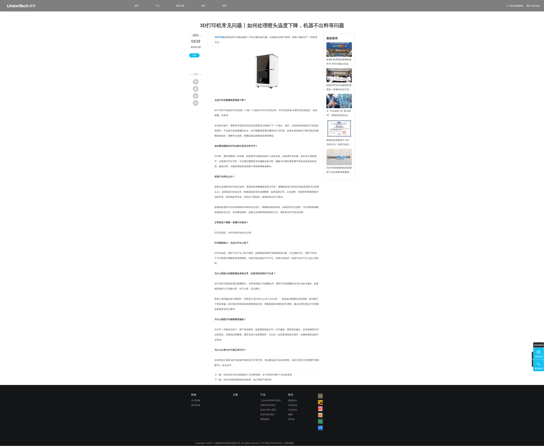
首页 (136, 6)
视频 (290, 414)
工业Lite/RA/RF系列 (270, 400)
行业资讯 (292, 410)
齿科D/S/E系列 (267, 405)
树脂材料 (264, 419)
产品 (157, 6)
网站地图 (289, 443)
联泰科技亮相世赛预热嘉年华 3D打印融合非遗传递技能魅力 (338, 63)
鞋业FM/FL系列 (268, 410)
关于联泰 (195, 400)
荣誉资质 (195, 405)
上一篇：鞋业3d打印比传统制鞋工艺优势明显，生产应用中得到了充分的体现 (253, 374)
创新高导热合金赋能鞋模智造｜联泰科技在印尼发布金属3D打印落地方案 (338, 89)
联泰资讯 (292, 400)
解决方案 (180, 6)
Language (535, 5)
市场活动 (292, 405)
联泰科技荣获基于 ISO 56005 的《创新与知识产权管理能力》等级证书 (338, 144)
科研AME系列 (267, 414)
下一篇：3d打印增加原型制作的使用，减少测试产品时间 (242, 379)
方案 (235, 394)
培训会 (291, 419)
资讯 (203, 6)
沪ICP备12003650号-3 (271, 443)
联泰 (224, 6)
